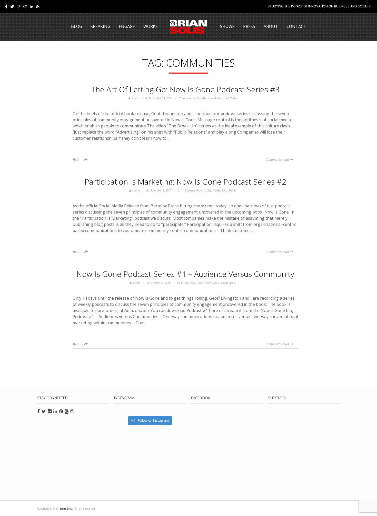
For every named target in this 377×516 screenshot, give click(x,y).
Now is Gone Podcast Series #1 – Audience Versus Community (185, 274)
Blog (76, 26)
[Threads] (25, 6)
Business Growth (196, 98)
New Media (214, 98)
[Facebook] (6, 6)
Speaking (100, 26)
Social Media (229, 98)
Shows (227, 26)
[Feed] (37, 6)
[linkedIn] (31, 6)
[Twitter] (12, 6)
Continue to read (277, 159)
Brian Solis (188, 27)
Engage (127, 26)
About (271, 26)
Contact (296, 26)
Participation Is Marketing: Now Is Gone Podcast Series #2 (185, 181)
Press (249, 26)
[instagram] (19, 6)
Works (150, 26)
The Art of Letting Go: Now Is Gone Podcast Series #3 (185, 89)
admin (135, 98)
